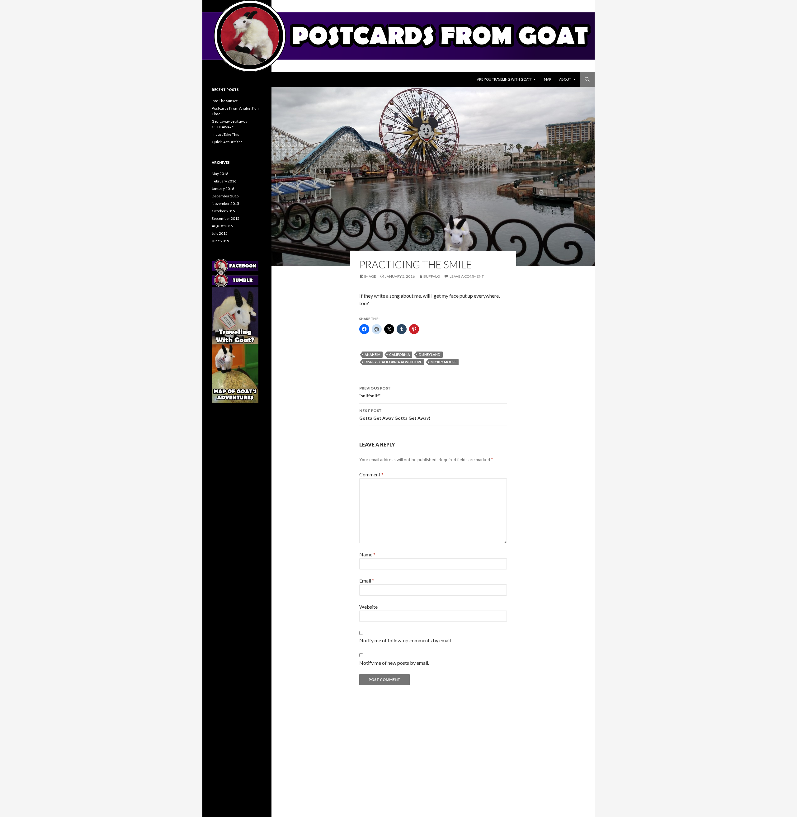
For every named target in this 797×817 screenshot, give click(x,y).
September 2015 (225, 218)
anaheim (372, 354)
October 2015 (223, 211)
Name (367, 554)
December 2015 (225, 196)
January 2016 (223, 188)
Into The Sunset (225, 100)
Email (366, 580)
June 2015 (220, 240)
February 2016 (224, 181)
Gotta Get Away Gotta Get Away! (394, 414)
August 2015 (222, 226)
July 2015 (220, 233)
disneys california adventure (393, 362)
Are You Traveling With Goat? (504, 79)
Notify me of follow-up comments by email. (405, 640)
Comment (371, 474)
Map (547, 79)
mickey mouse (443, 362)
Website (368, 607)
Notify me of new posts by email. (394, 663)
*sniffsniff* (375, 392)
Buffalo (431, 276)
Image (370, 276)
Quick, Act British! (227, 141)
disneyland (430, 354)
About (565, 79)
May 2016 (220, 173)
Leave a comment (467, 276)
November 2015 (225, 203)
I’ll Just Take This (225, 134)
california (399, 354)
